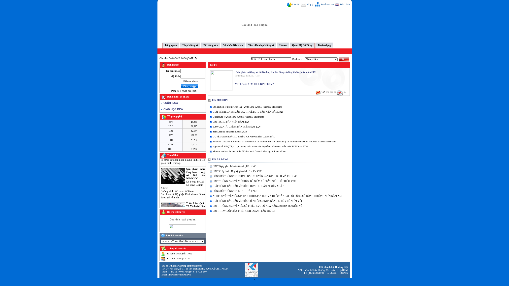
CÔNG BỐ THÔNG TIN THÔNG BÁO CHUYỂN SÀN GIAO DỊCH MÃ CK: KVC (255, 176)
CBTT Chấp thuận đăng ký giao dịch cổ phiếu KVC (237, 171)
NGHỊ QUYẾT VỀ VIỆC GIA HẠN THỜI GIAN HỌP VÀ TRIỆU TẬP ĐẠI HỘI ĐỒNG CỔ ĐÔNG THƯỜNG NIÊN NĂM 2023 (277, 196)
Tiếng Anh (344, 4)
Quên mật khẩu (189, 90)
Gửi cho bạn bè (328, 92)
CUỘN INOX (170, 102)
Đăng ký (175, 90)
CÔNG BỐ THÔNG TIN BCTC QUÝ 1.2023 (235, 191)
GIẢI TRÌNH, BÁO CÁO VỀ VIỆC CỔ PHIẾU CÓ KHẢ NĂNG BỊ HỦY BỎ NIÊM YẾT (257, 201)
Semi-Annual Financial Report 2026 (230, 131)
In (344, 92)
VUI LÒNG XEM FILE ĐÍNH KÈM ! (254, 84)
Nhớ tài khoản (191, 81)
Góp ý (310, 4)
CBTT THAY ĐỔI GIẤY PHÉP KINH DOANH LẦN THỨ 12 (244, 211)
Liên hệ (296, 4)
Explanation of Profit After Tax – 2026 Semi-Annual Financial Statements (247, 106)
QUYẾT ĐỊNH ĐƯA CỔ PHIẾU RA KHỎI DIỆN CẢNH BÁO (244, 136)
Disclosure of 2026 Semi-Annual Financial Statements (238, 116)
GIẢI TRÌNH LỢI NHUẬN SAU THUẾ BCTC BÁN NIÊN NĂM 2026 (248, 111)
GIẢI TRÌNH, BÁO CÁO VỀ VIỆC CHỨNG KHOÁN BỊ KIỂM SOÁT (248, 186)
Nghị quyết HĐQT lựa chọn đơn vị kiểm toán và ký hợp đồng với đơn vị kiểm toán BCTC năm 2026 (260, 146)
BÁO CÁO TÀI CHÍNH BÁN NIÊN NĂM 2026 (236, 126)
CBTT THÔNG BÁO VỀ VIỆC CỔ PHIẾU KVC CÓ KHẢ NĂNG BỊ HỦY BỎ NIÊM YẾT (258, 206)
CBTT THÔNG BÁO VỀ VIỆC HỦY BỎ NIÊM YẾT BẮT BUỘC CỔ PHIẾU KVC (254, 181)
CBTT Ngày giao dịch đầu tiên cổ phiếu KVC (234, 166)
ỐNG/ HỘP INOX (173, 109)
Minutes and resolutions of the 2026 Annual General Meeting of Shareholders (249, 151)
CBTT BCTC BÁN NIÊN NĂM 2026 (231, 121)
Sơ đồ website (327, 4)
